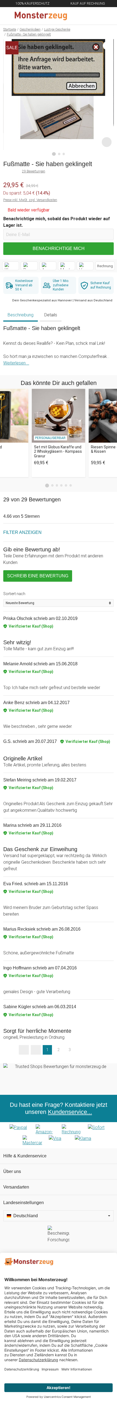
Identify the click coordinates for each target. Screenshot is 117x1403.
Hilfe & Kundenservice (25, 1156)
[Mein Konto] (106, 16)
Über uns (12, 1171)
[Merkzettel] (95, 16)
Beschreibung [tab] (20, 314)
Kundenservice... (70, 1111)
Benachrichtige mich (59, 248)
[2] (59, 154)
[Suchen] (83, 16)
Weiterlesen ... (16, 363)
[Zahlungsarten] (58, 1135)
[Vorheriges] (8, 97)
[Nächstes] (108, 97)
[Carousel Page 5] (66, 485)
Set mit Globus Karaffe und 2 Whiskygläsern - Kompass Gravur (58, 451)
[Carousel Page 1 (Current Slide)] (47, 485)
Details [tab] (50, 314)
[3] (64, 154)
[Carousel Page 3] (57, 485)
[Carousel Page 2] (52, 485)
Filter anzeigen (22, 532)
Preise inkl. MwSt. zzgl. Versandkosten (30, 200)
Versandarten (16, 1187)
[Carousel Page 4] (61, 485)
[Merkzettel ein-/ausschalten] (107, 142)
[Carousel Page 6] (70, 485)
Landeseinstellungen (23, 1202)
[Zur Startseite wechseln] (45, 15)
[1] (54, 154)
